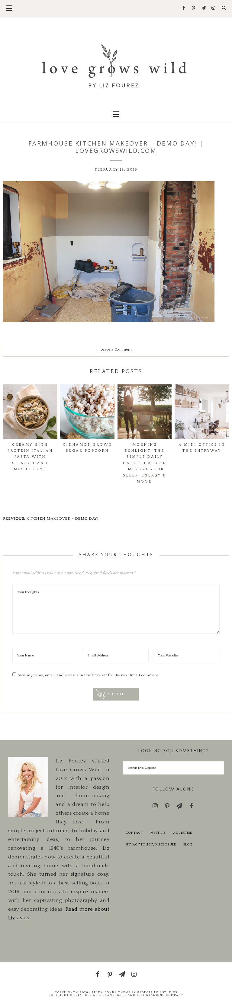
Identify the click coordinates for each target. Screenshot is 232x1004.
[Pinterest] (194, 8)
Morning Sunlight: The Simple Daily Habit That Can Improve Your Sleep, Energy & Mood (144, 463)
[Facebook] (184, 8)
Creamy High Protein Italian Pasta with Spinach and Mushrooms (30, 457)
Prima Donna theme (111, 992)
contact (134, 833)
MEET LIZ (158, 833)
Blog (187, 844)
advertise (182, 833)
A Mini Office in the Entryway (202, 448)
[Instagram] (213, 8)
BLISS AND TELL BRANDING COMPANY (150, 994)
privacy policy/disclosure (151, 844)
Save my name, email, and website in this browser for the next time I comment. (89, 675)
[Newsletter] (203, 8)
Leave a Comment (116, 349)
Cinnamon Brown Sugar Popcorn (87, 448)
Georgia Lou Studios (157, 992)
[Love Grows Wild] (116, 65)
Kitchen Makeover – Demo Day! (62, 518)
